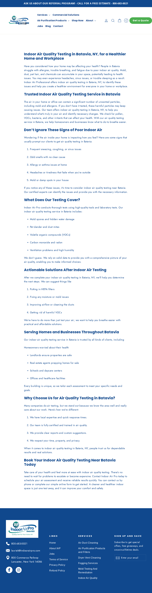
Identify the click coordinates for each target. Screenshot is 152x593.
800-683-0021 (19, 543)
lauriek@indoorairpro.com (25, 550)
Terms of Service (58, 559)
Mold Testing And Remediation (87, 571)
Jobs (40, 26)
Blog (48, 26)
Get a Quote (141, 20)
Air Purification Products (52, 20)
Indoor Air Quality (88, 578)
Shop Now (77, 20)
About (90, 20)
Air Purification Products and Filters (91, 550)
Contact (58, 26)
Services (42, 14)
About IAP (55, 548)
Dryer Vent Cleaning (89, 557)
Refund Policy (57, 570)
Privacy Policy (57, 565)
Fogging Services (88, 563)
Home (52, 542)
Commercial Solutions (66, 14)
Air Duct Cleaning (88, 542)
